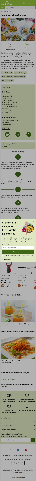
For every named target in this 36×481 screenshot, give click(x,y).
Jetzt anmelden (18, 252)
